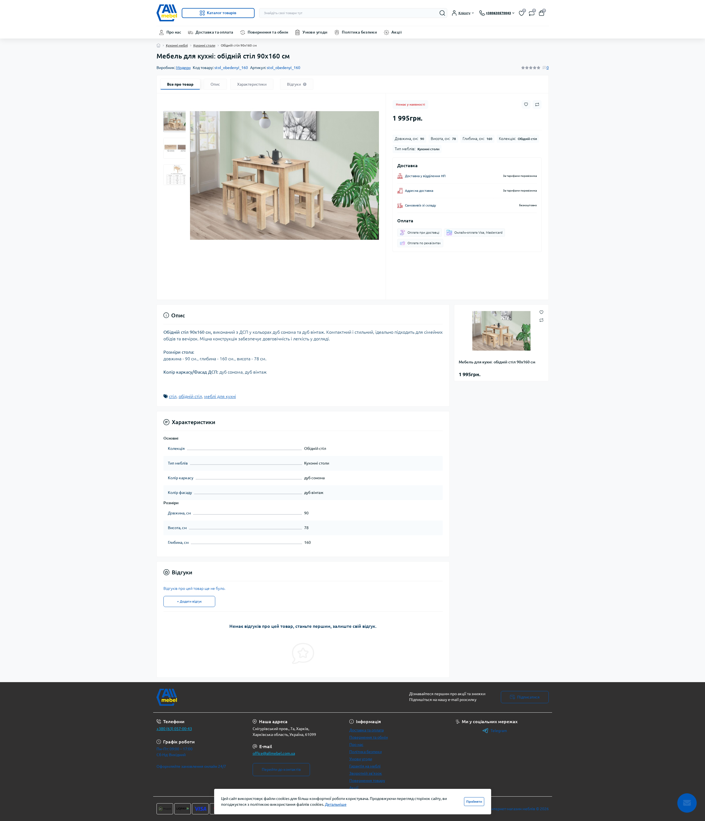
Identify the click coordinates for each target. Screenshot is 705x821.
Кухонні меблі (177, 45)
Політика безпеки (359, 32)
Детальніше (336, 804)
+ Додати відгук (189, 601)
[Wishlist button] (526, 104)
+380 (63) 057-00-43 (174, 728)
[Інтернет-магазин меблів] (253, 697)
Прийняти (474, 801)
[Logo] (167, 12)
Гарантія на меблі (365, 766)
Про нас (173, 32)
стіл (172, 396)
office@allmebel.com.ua (274, 753)
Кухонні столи (204, 45)
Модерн (183, 67)
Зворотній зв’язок (365, 773)
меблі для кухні (220, 396)
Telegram (499, 730)
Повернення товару (367, 780)
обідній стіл (190, 396)
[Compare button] (537, 104)
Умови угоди (314, 32)
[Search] (442, 13)
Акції (396, 32)
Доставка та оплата (214, 32)
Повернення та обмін (268, 32)
